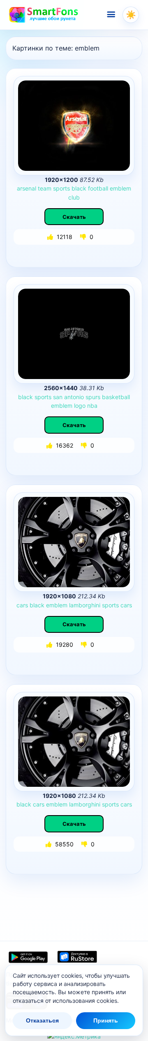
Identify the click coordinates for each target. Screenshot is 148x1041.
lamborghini (84, 605)
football (98, 188)
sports (61, 188)
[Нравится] (51, 236)
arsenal (26, 188)
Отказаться (42, 1020)
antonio (74, 396)
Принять (105, 1020)
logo (80, 405)
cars (22, 605)
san (57, 396)
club (74, 197)
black (79, 188)
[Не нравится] (84, 236)
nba (92, 405)
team (44, 188)
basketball (116, 396)
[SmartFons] (44, 15)
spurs (93, 396)
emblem (120, 188)
